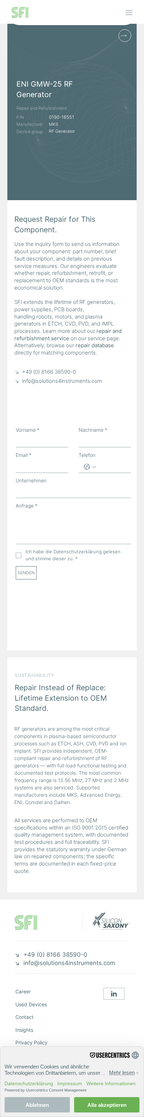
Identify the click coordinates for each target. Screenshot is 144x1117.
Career (23, 991)
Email (23, 455)
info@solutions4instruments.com (62, 381)
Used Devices (31, 1004)
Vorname (27, 430)
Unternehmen (31, 480)
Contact (24, 1017)
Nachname (93, 430)
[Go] (113, 994)
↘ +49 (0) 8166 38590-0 (45, 372)
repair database (94, 345)
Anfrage (26, 506)
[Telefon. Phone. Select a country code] (90, 467)
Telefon (87, 455)
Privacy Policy (31, 1042)
